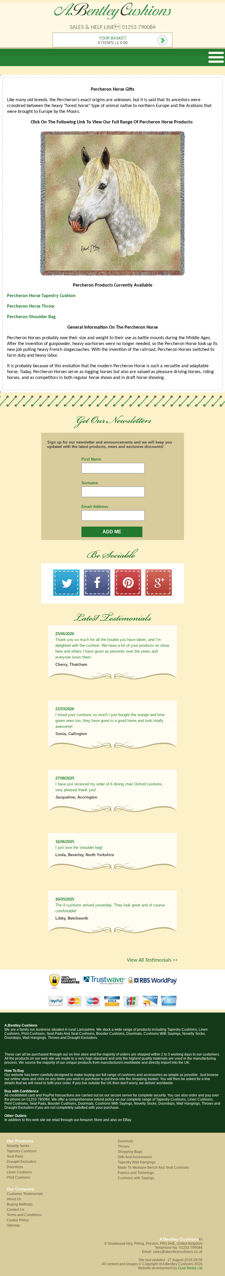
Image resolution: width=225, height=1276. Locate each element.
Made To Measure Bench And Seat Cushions (153, 1167)
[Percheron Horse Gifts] (112, 275)
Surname (89, 483)
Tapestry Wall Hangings (137, 1162)
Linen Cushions (19, 1172)
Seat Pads (15, 1156)
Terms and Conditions (24, 1215)
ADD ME (112, 531)
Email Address (94, 506)
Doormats (125, 1141)
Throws (123, 1146)
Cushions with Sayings (136, 1178)
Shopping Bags (130, 1152)
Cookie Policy (18, 1220)
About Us (14, 1199)
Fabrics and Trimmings (136, 1173)
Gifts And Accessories (135, 1157)
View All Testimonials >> (152, 960)
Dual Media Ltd (190, 1268)
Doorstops (15, 1167)
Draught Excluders (21, 1162)
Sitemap (13, 1225)
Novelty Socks (18, 1146)
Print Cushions (18, 1177)
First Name (91, 459)
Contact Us (15, 1210)
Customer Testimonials (25, 1194)
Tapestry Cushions (21, 1151)
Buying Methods (20, 1204)
